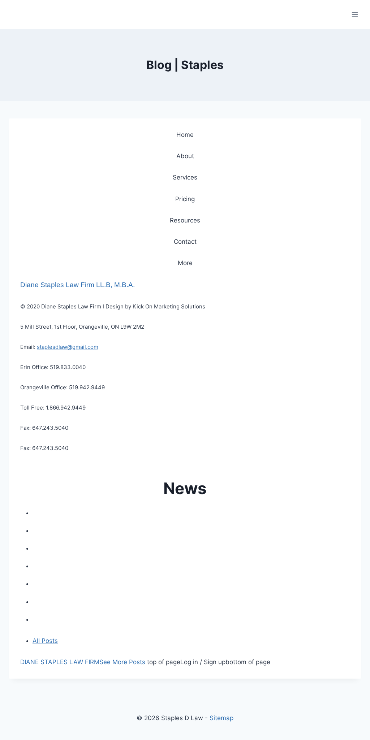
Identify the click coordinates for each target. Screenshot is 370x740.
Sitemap (221, 718)
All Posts (45, 640)
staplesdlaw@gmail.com (67, 346)
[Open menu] (354, 14)
